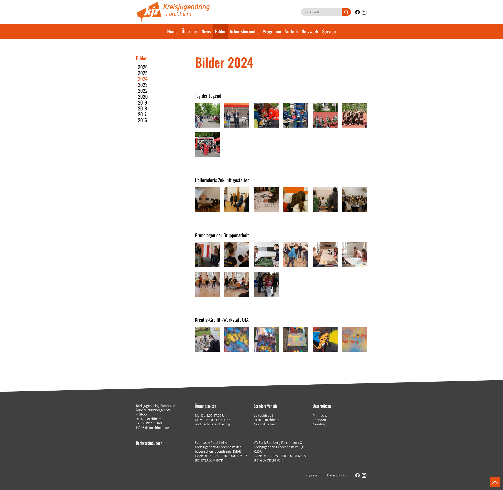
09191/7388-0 (152, 423)
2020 (143, 96)
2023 (143, 84)
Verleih (291, 31)
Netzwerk (310, 31)
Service (329, 31)
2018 (142, 108)
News (206, 31)
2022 (143, 90)
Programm (272, 31)
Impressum (314, 475)
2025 (143, 72)
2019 (142, 102)
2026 (143, 66)
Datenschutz (336, 475)
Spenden (319, 420)
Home (172, 31)
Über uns (190, 31)
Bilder (220, 31)
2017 (142, 114)
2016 (142, 120)
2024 (143, 78)
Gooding (319, 424)
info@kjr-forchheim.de (152, 428)
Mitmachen (321, 415)
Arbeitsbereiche (244, 31)
